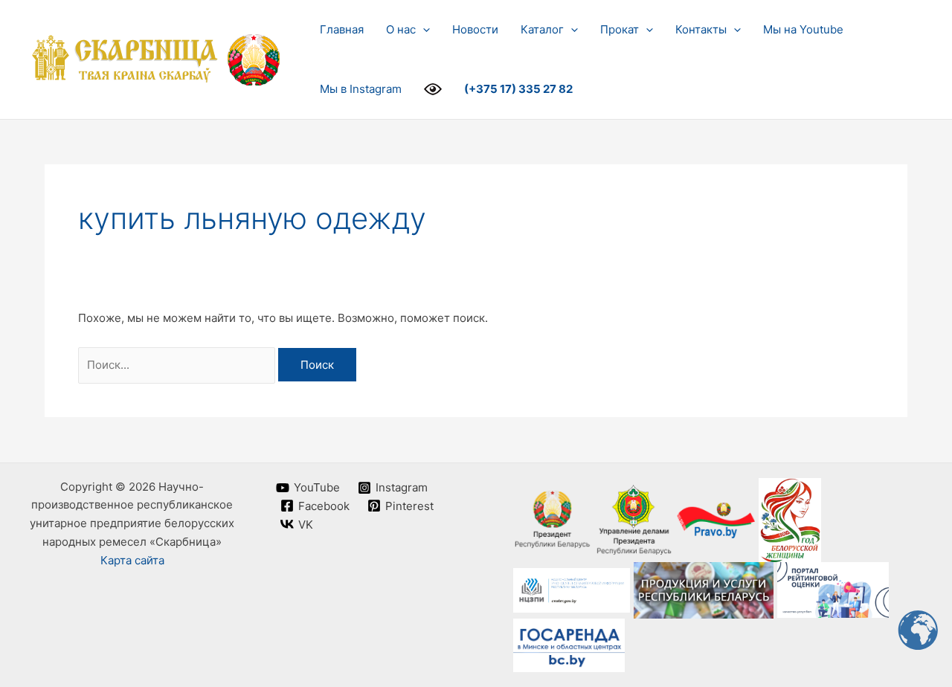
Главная (342, 29)
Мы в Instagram (361, 89)
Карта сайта (132, 560)
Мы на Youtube (803, 29)
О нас (401, 29)
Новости (475, 29)
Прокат (619, 29)
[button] (423, 29)
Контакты (701, 29)
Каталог (542, 29)
